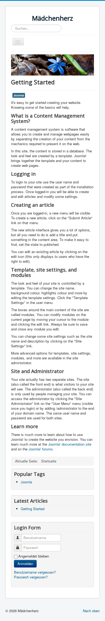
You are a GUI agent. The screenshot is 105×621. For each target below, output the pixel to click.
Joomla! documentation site (69, 444)
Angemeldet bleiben (33, 556)
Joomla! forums (40, 448)
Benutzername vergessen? (35, 572)
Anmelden (25, 563)
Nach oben (91, 610)
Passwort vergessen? (31, 576)
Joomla (18, 95)
